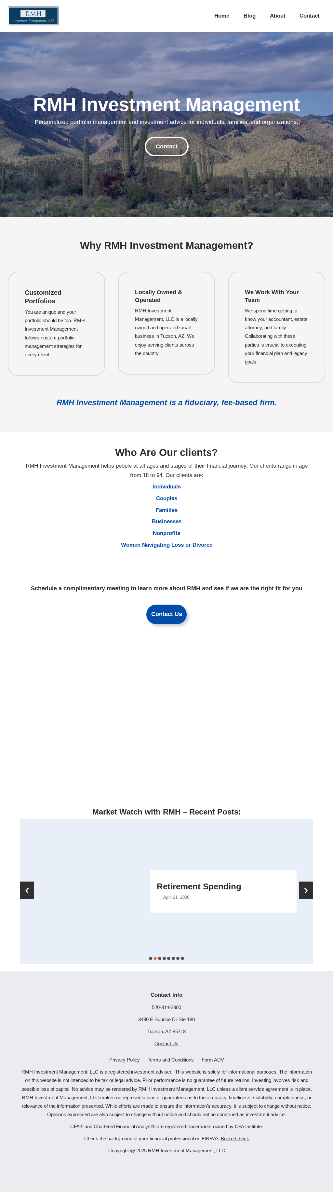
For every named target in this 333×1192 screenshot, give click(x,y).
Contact (167, 146)
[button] (150, 958)
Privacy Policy (124, 1059)
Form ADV (213, 1059)
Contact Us (166, 614)
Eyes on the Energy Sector (277, 886)
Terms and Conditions (171, 1059)
